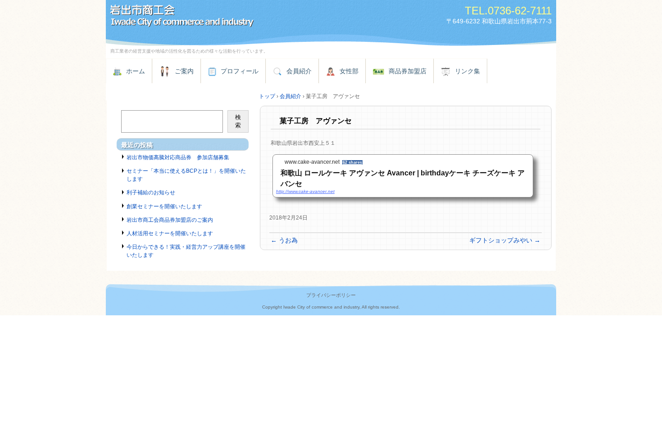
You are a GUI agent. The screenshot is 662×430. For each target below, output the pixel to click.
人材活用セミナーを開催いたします (170, 233)
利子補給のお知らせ (151, 192)
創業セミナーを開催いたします (164, 206)
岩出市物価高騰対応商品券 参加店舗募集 (178, 157)
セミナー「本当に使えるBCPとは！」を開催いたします (186, 175)
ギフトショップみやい (504, 240)
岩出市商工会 (209, 17)
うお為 (284, 240)
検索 (238, 121)
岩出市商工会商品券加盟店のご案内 (170, 220)
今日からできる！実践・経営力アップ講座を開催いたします (186, 251)
